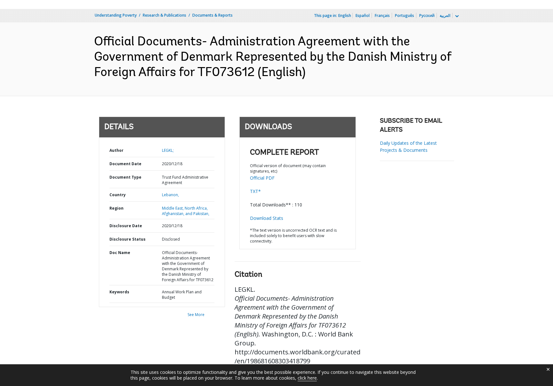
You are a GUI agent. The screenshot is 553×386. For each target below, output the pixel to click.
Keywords (119, 292)
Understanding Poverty (116, 15)
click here (307, 378)
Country (117, 194)
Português (404, 15)
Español (363, 15)
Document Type (125, 177)
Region (116, 208)
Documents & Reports (212, 15)
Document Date (125, 163)
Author (116, 150)
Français (382, 15)
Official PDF (262, 178)
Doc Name (119, 252)
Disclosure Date (125, 225)
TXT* (255, 191)
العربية (445, 15)
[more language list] (456, 16)
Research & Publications (164, 15)
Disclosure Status (127, 239)
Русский (427, 15)
